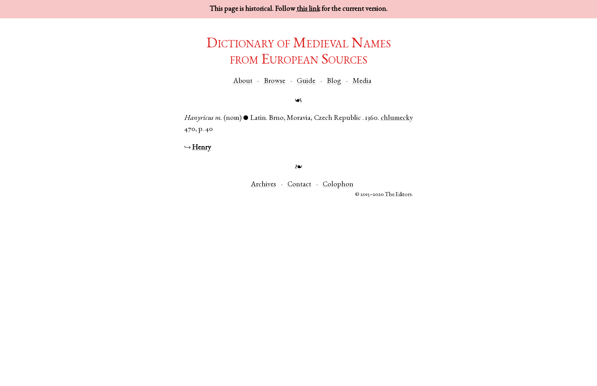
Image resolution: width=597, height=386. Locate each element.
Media (362, 81)
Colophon (338, 184)
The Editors (398, 195)
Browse (274, 81)
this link (308, 9)
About (243, 81)
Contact (299, 184)
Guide (306, 81)
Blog (334, 81)
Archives (263, 184)
